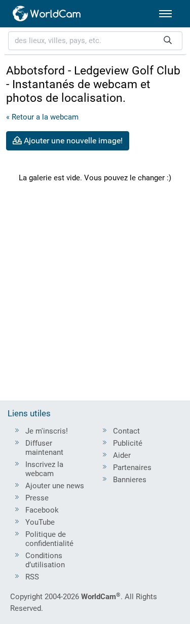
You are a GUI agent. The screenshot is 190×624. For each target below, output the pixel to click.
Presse (37, 497)
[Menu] (165, 14)
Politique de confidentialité (49, 539)
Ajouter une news (54, 485)
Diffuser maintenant (44, 448)
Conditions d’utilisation (45, 560)
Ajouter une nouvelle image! (72, 140)
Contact (126, 431)
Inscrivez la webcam (44, 469)
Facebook (42, 510)
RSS (32, 576)
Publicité (127, 443)
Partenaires (132, 467)
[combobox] (95, 40)
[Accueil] (47, 13)
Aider (122, 455)
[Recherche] (168, 40)
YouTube (40, 522)
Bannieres (129, 479)
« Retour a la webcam (42, 117)
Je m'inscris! (46, 431)
